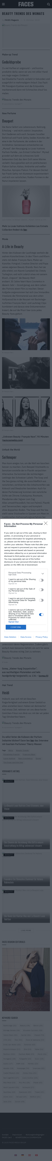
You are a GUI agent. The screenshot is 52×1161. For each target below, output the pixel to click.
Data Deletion (10, 637)
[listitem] (26, 574)
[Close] (46, 524)
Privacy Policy (42, 637)
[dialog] (26, 580)
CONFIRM (16, 627)
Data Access (26, 637)
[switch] (41, 580)
